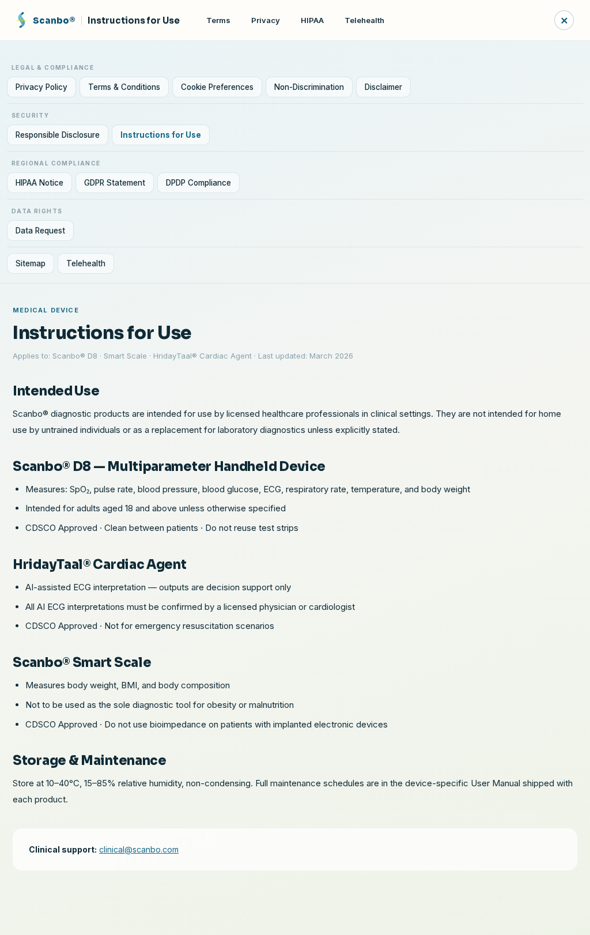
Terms (218, 20)
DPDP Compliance (198, 182)
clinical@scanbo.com (139, 849)
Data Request (40, 230)
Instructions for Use (160, 135)
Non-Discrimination (309, 87)
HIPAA (312, 20)
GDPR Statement (114, 182)
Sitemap (31, 263)
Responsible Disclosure (58, 135)
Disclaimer (383, 87)
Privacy (265, 20)
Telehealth (364, 20)
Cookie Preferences (217, 87)
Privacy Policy (41, 87)
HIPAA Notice (39, 182)
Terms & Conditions (124, 87)
